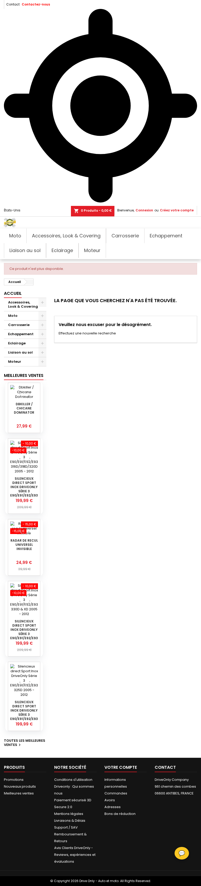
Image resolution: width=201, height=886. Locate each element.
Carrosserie (19, 324)
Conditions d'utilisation (73, 779)
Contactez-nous (36, 4)
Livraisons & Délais (69, 820)
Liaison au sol (20, 352)
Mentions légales (68, 813)
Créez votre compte (177, 210)
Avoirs (109, 800)
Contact (13, 4)
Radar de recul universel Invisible (24, 544)
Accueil (13, 293)
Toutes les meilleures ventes (24, 743)
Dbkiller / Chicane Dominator (24, 408)
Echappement (21, 334)
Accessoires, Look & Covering (23, 304)
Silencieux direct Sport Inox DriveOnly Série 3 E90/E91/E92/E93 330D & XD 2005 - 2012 (24, 634)
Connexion (144, 210)
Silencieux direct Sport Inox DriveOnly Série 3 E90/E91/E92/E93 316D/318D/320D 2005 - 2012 (24, 491)
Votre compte (120, 767)
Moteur (14, 361)
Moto (13, 315)
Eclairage (17, 343)
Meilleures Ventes (23, 375)
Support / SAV (66, 827)
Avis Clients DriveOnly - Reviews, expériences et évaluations (75, 854)
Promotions (14, 779)
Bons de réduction (120, 813)
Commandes (115, 793)
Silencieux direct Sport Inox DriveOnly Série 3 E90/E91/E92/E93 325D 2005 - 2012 (24, 712)
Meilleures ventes (19, 793)
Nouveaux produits (20, 786)
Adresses (112, 806)
